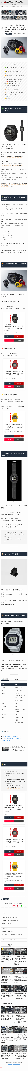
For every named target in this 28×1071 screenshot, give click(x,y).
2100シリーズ (7, 928)
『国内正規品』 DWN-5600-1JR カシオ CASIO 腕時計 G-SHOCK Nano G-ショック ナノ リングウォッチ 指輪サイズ (13, 326)
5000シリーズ (7, 923)
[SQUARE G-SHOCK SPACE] (14, 2)
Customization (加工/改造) (10, 939)
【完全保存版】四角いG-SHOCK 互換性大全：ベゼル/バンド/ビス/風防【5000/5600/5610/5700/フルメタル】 (17, 749)
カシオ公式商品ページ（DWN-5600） (12, 736)
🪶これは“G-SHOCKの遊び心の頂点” (13, 92)
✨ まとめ (7, 98)
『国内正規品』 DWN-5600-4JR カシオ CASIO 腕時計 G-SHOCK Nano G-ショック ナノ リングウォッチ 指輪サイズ (13, 373)
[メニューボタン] (1, 2)
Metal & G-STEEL (8, 931)
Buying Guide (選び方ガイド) (11, 917)
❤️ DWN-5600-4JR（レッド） (14, 81)
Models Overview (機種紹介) (10, 920)
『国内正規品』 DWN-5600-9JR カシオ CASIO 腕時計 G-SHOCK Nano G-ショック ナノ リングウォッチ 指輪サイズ (13, 426)
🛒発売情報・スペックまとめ (14, 94)
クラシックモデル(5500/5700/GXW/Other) (12, 934)
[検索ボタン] (26, 2)
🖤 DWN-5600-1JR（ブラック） (14, 79)
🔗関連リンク (10, 96)
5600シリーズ (9, 33)
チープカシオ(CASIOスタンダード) (11, 937)
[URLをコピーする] (25, 906)
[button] (2, 906)
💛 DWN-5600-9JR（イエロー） (14, 83)
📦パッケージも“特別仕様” (11, 90)
